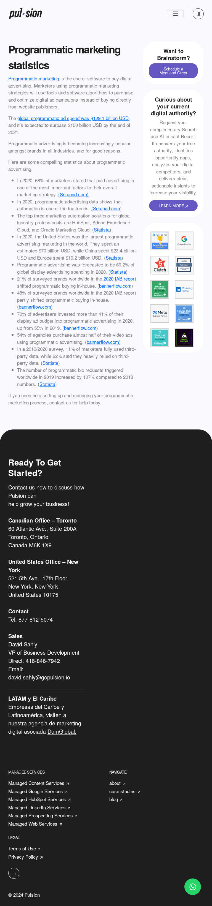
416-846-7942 (43, 661)
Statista (102, 229)
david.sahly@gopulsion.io (39, 677)
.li (198, 13)
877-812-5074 (35, 619)
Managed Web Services (32, 823)
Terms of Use (22, 848)
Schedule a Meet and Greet (173, 70)
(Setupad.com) (73, 194)
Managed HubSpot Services (37, 799)
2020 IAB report (120, 278)
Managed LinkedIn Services (37, 807)
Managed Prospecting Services (40, 815)
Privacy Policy (23, 856)
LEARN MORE (172, 205)
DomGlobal (61, 731)
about (115, 782)
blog (113, 799)
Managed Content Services (36, 782)
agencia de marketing (54, 723)
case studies (122, 791)
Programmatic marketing (33, 78)
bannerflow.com (115, 285)
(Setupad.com (105, 208)
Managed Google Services (35, 791)
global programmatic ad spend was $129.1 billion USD (73, 118)
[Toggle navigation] (175, 13)
